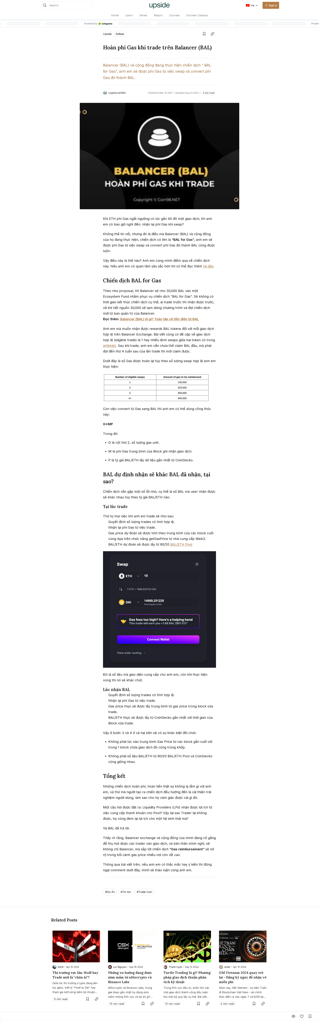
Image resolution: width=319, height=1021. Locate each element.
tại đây (208, 266)
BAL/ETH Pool (181, 544)
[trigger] (66, 5)
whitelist (109, 346)
